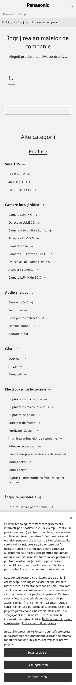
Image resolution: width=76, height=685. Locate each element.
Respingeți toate (38, 665)
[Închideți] (71, 517)
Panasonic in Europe (15, 14)
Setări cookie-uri (38, 652)
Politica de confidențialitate (39, 623)
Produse (38, 151)
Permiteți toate (38, 677)
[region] (38, 598)
